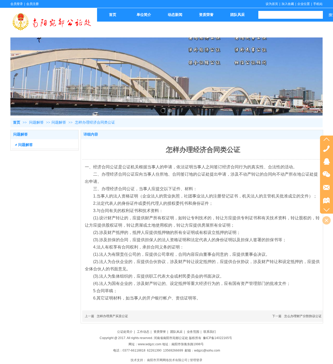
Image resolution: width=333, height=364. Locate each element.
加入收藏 (287, 4)
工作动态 (143, 332)
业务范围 (193, 332)
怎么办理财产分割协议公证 (303, 316)
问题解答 (37, 122)
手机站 (318, 4)
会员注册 (32, 4)
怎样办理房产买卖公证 (112, 316)
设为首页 (272, 4)
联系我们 (209, 332)
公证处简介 (125, 332)
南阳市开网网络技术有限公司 (167, 360)
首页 (16, 122)
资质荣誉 (159, 332)
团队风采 (176, 332)
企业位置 (303, 4)
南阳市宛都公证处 (175, 338)
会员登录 (16, 4)
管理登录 (196, 360)
